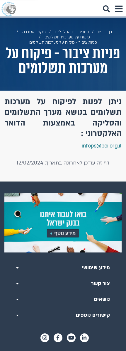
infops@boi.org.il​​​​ (102, 146)
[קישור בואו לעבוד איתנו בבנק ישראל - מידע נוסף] (63, 222)
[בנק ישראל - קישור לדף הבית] (9, 9)
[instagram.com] (44, 337)
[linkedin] (84, 337)
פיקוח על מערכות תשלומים (67, 37)
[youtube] (71, 337)
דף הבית (105, 32)
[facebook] (58, 337)
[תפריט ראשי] (118, 8)
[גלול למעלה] (63, 181)
